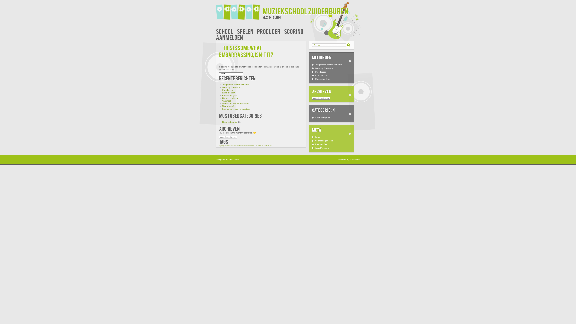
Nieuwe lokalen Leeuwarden (235, 103)
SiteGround (233, 159)
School (224, 31)
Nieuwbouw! (228, 106)
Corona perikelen (230, 98)
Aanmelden (229, 36)
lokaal (241, 146)
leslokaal (228, 146)
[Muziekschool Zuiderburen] (239, 10)
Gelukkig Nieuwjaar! (231, 87)
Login (317, 137)
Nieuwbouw (259, 146)
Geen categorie (229, 122)
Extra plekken (228, 93)
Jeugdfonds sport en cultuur (235, 84)
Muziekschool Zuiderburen (305, 10)
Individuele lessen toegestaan (236, 109)
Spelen (245, 31)
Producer (268, 31)
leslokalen (235, 146)
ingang (221, 146)
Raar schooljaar (229, 95)
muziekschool (249, 146)
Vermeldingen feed (324, 141)
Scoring (293, 31)
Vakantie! (226, 101)
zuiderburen (268, 146)
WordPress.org (322, 148)
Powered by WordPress (349, 159)
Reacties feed (321, 144)
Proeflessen (227, 90)
